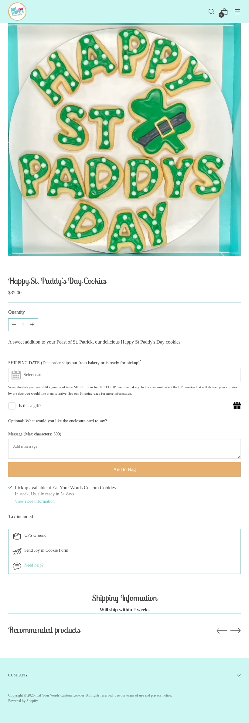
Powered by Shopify (23, 701)
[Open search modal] (211, 11)
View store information (35, 501)
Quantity (16, 312)
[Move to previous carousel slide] (222, 631)
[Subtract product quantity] (32, 325)
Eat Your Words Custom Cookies (60, 695)
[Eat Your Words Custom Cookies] (17, 11)
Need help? (33, 565)
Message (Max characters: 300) (34, 434)
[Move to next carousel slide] (235, 630)
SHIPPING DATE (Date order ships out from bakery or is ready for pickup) (75, 362)
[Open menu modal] (237, 11)
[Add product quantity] (14, 325)
